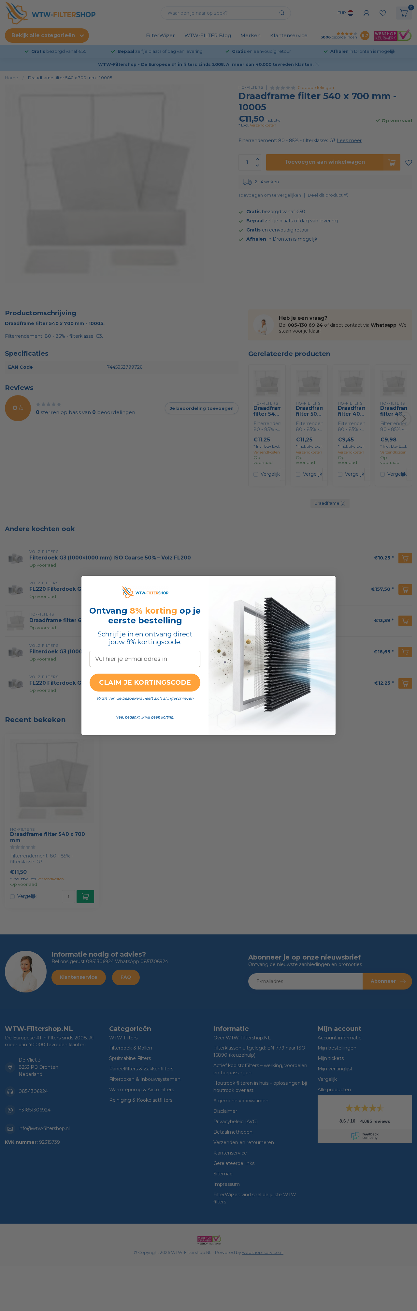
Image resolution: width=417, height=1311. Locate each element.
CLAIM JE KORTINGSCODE (145, 682)
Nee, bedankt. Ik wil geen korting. (145, 717)
